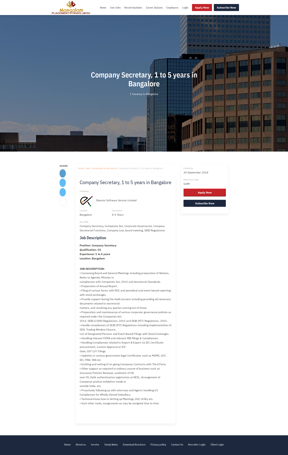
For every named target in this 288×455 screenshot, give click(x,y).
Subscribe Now (226, 7)
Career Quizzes (154, 7)
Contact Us (177, 444)
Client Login (217, 444)
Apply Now (202, 7)
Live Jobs (115, 7)
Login (185, 7)
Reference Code (191, 179)
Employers (172, 7)
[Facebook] (63, 174)
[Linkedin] (63, 193)
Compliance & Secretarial (105, 168)
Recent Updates (133, 7)
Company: (84, 191)
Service (95, 444)
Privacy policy (158, 444)
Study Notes (111, 444)
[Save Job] (63, 202)
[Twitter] (63, 183)
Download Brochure (134, 444)
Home (103, 7)
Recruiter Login (197, 444)
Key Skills (84, 221)
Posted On (188, 168)
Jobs (87, 168)
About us (81, 444)
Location (84, 210)
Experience (117, 210)
